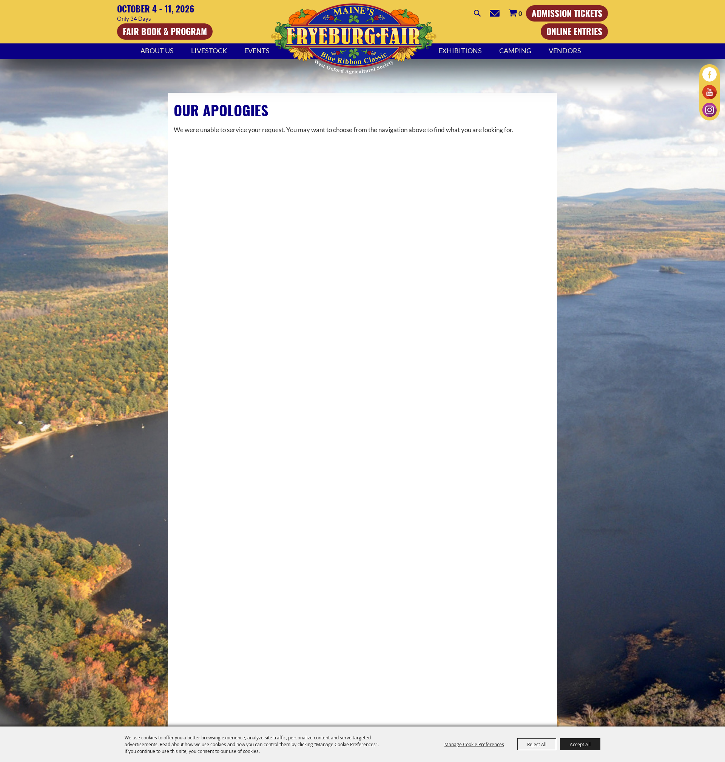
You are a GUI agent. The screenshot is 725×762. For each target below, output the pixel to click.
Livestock (209, 50)
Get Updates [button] (495, 13)
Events (257, 50)
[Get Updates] (495, 13)
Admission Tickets (567, 13)
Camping (515, 50)
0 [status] (520, 13)
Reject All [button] (536, 744)
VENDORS (565, 50)
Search (477, 13)
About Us (157, 50)
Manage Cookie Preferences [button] (474, 744)
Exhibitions (460, 50)
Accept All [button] (580, 744)
